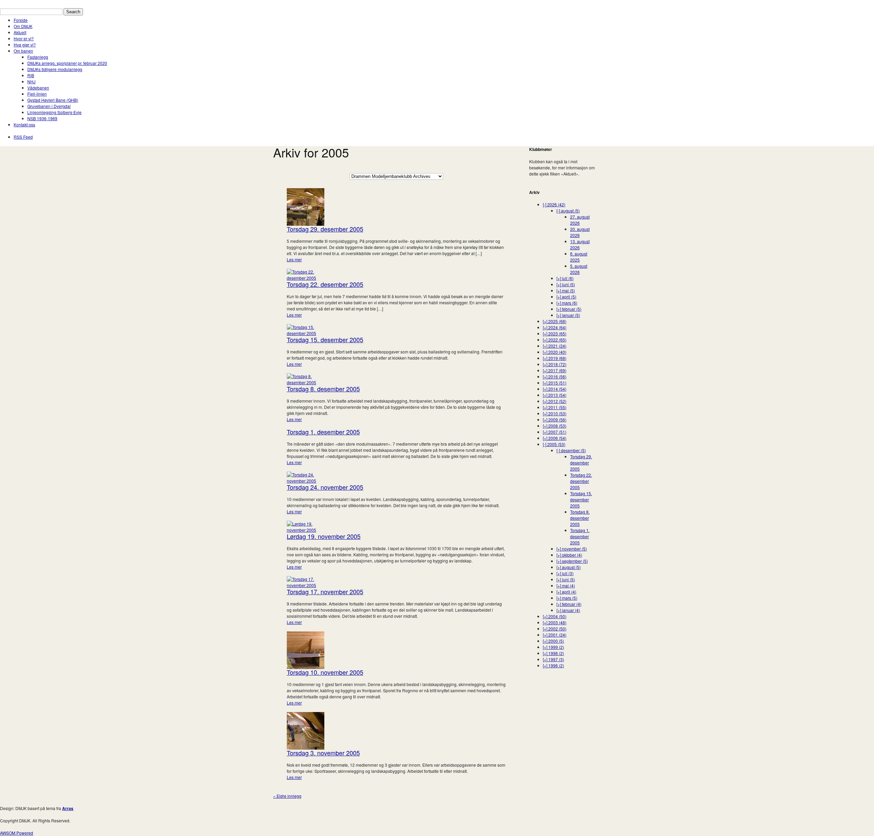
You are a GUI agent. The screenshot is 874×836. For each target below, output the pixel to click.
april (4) (566, 592)
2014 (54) (554, 389)
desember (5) (571, 450)
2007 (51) (554, 432)
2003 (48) (554, 622)
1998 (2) (553, 653)
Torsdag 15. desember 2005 (325, 339)
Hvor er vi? (24, 38)
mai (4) (565, 585)
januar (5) (568, 315)
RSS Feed (23, 137)
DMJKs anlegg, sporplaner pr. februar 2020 (67, 63)
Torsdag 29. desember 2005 (325, 228)
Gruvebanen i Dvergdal (49, 106)
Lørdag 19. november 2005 (324, 536)
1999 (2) (553, 647)
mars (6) (566, 303)
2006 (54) (554, 438)
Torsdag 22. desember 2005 (325, 284)
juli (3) (565, 573)
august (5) (568, 210)
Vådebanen (38, 87)
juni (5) (565, 284)
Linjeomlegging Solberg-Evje (54, 112)
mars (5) (566, 598)
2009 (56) (554, 419)
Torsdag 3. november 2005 (323, 752)
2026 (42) (554, 204)
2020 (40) (554, 352)
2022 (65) (554, 340)
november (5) (571, 549)
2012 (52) (554, 401)
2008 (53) (554, 426)
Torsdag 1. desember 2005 (323, 431)
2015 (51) (554, 383)
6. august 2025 (578, 257)
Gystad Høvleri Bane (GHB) (52, 100)
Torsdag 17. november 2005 (325, 591)
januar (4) (568, 610)
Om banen (23, 51)
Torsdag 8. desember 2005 (323, 388)
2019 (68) (554, 358)
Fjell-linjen (37, 94)
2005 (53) (554, 444)
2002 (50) (554, 628)
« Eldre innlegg (287, 796)
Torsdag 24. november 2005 (325, 487)
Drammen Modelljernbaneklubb (29, 3)
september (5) (572, 561)
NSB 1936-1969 (42, 118)
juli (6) (565, 278)
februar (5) (568, 309)
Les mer (294, 259)
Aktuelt (20, 32)
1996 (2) (553, 665)
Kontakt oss (24, 124)
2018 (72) (554, 364)
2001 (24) (554, 635)
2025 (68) (554, 321)
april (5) (566, 296)
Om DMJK (23, 26)
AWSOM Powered (16, 833)
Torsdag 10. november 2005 (325, 672)
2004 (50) (554, 616)
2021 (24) (554, 346)
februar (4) (568, 604)
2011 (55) (554, 407)
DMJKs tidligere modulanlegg (54, 69)
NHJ (31, 81)
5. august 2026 (578, 269)
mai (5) (565, 290)
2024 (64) (554, 327)
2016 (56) (554, 376)
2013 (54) (554, 395)
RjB (30, 75)
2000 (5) (553, 641)
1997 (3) (553, 659)
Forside (21, 20)
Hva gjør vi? (25, 44)
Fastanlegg (37, 57)
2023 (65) (554, 333)
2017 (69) (554, 370)
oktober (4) (569, 555)
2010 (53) (554, 413)
